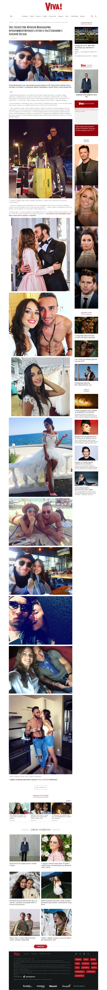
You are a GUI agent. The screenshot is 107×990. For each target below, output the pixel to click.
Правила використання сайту (21, 979)
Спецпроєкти (86, 23)
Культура (85, 963)
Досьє (86, 140)
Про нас (26, 953)
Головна (11, 22)
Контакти (34, 953)
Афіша (86, 390)
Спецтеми (85, 967)
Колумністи (79, 975)
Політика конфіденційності (35, 979)
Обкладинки (80, 971)
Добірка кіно (86, 312)
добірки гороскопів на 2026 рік (86, 96)
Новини (78, 959)
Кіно (77, 967)
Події (77, 963)
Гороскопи (90, 971)
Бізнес (94, 967)
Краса (93, 959)
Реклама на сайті (44, 953)
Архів (16, 22)
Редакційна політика (47, 979)
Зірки (85, 959)
